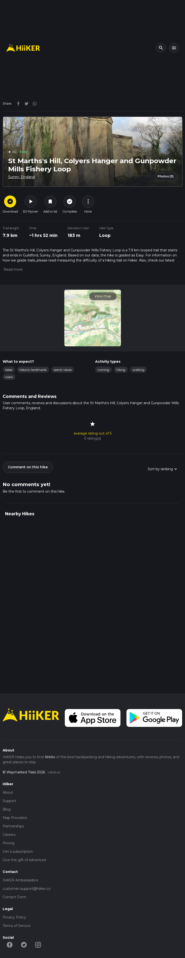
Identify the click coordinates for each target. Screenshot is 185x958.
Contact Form (14, 897)
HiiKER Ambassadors (20, 880)
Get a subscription (18, 851)
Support (9, 801)
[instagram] (33, 103)
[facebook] (17, 103)
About (8, 792)
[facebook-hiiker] (10, 944)
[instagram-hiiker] (38, 944)
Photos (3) (166, 176)
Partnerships (13, 826)
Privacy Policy (14, 917)
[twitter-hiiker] (24, 944)
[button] (13, 269)
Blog (7, 809)
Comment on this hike (28, 467)
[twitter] (25, 103)
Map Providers (15, 818)
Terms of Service (17, 926)
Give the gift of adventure (24, 860)
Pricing (8, 843)
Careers (9, 834)
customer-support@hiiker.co (27, 888)
